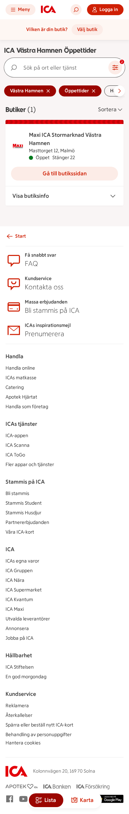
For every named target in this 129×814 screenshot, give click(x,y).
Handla (14, 356)
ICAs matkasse (21, 378)
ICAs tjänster (21, 424)
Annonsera (17, 628)
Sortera (107, 109)
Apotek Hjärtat (21, 397)
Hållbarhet (19, 655)
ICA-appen (17, 436)
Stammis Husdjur (23, 513)
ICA (10, 549)
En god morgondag (26, 677)
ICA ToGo (15, 455)
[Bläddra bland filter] (119, 90)
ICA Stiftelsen (20, 667)
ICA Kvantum (19, 599)
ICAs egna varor (22, 561)
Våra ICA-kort (20, 532)
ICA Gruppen (19, 571)
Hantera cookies (23, 743)
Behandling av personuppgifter (39, 735)
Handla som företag (27, 407)
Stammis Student (24, 503)
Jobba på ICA (19, 638)
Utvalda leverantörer (28, 619)
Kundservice (21, 694)
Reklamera (17, 706)
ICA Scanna (18, 445)
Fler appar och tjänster (30, 464)
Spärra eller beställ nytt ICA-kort (39, 725)
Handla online (20, 368)
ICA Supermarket (24, 590)
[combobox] (57, 67)
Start (20, 236)
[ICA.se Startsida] (48, 10)
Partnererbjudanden (27, 522)
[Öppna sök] (76, 9)
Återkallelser (19, 715)
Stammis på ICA (25, 481)
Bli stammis (17, 493)
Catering (15, 387)
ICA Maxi (15, 609)
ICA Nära (15, 580)
